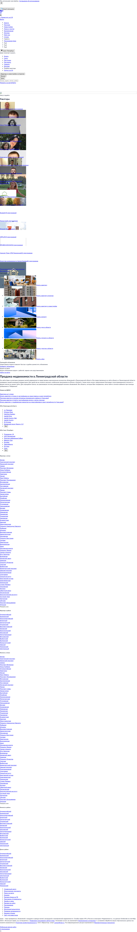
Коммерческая (8, 31)
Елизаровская (4, 510)
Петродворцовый (5, 635)
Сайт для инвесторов (11, 915)
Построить (7, 62)
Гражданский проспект (7, 462)
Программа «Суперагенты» (12, 899)
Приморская (4, 582)
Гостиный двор (5, 597)
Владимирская (5, 544)
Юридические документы (12, 891)
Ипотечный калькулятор (12, 909)
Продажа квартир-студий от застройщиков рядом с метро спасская (22, 400)
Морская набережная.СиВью (13, 438)
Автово (2, 460)
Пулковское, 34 (9, 434)
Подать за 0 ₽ (8, 70)
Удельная (3, 605)
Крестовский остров (6, 578)
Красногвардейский (6, 618)
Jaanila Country (9, 420)
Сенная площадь (5, 552)
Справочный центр (10, 889)
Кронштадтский (5, 643)
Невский (3, 645)
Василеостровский (6, 626)
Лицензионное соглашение (87, 921)
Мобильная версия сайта (8, 927)
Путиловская (4, 504)
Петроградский (5, 622)
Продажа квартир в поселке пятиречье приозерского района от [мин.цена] (24, 398)
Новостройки (8, 27)
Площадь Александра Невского (10, 526)
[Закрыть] (1, 3)
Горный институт (5, 576)
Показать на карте (6, 83)
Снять (6, 58)
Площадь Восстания (6, 538)
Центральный (4, 649)
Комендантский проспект (8, 568)
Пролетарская (4, 593)
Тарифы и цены (9, 901)
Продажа (7, 25)
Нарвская (3, 560)
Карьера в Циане (9, 913)
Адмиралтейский (5, 614)
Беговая (2, 508)
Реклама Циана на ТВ (11, 897)
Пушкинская (4, 516)
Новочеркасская (5, 580)
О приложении (5, 929)
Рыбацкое (3, 528)
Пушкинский (4, 624)
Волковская (4, 556)
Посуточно (7, 60)
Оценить (7, 64)
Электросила (4, 542)
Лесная (2, 476)
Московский (4, 633)
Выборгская (4, 566)
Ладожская (3, 599)
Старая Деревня (5, 584)
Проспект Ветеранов (6, 468)
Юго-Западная (5, 554)
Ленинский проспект (7, 464)
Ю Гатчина (7, 422)
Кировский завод (5, 558)
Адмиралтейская (5, 472)
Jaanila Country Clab (10, 418)
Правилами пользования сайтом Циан (42, 921)
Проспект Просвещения (8, 480)
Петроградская (5, 502)
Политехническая (5, 572)
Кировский (3, 629)
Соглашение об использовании (29, 1)
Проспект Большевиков (7, 603)
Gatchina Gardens (9, 414)
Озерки (2, 466)
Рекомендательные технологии (104, 923)
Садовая (2, 540)
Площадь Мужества (6, 562)
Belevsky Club (8, 440)
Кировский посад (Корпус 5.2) (13, 424)
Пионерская (4, 514)
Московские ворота (6, 548)
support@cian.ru (59, 923)
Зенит (2, 546)
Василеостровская (6, 532)
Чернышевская (5, 506)
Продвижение (8, 905)
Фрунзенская (4, 482)
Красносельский (5, 631)
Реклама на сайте (9, 903)
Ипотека (7, 33)
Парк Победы (4, 478)
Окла (5, 448)
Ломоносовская (5, 500)
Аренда (6, 23)
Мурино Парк (8, 412)
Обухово (3, 601)
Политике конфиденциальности (26, 923)
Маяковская (4, 512)
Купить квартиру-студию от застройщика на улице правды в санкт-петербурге (25, 396)
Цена (2, 78)
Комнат (3, 76)
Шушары (3, 530)
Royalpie (6, 442)
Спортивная (4, 574)
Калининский (4, 616)
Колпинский (4, 641)
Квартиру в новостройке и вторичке (12, 74)
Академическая (5, 484)
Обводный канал (5, 591)
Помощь (7, 907)
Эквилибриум (8, 444)
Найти (14, 83)
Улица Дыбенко (5, 470)
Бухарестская (4, 520)
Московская (4, 536)
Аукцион (6, 895)
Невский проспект (6, 570)
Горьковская (4, 586)
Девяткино (3, 474)
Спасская (3, 564)
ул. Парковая (8, 410)
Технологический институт (8, 595)
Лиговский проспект (6, 488)
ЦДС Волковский (9, 436)
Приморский (4, 647)
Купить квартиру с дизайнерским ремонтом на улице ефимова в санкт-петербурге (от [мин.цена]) (32, 402)
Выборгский (4, 639)
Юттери (6, 446)
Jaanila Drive (8, 416)
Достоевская (4, 486)
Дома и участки (9, 29)
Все (6, 426)
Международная (5, 524)
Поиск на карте (9, 893)
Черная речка (4, 494)
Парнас (2, 490)
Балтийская (4, 496)
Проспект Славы (5, 492)
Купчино (2, 588)
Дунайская (3, 498)
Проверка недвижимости (12, 911)
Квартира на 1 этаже (7, 394)
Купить (6, 56)
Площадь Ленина (5, 550)
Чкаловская (3, 518)
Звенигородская (5, 534)
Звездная (3, 522)
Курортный (3, 620)
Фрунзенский (4, 637)
